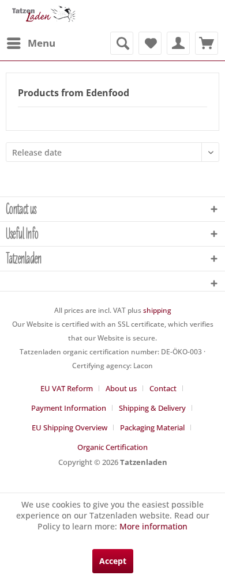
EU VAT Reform (66, 388)
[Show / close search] (121, 43)
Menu (41, 43)
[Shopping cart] (206, 43)
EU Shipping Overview (69, 427)
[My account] (178, 43)
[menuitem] (30, 43)
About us (121, 388)
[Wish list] (150, 43)
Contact (163, 388)
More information (153, 526)
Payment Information (68, 408)
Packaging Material (152, 427)
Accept (112, 560)
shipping (157, 310)
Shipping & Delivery (152, 408)
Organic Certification (112, 447)
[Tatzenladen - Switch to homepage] (43, 16)
